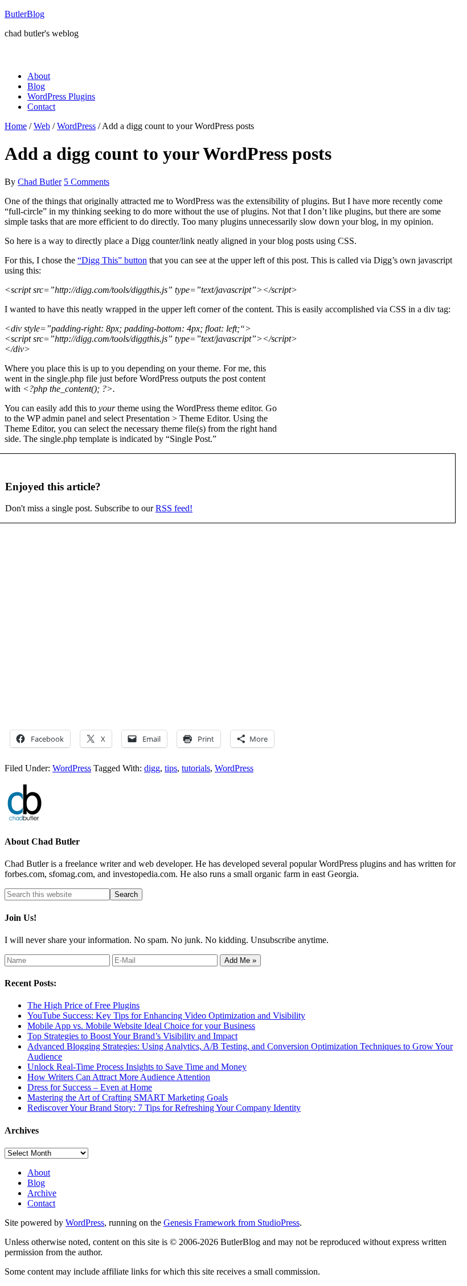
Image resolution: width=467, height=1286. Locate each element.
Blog (36, 1183)
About (38, 1172)
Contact (41, 1203)
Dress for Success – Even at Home (89, 1087)
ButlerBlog (24, 14)
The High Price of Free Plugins (83, 1005)
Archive (41, 1193)
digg (152, 768)
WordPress (71, 768)
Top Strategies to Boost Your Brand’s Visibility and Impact (132, 1036)
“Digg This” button (112, 260)
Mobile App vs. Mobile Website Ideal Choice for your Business (141, 1026)
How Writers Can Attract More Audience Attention (118, 1077)
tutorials (196, 768)
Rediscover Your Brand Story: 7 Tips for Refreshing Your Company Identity (164, 1108)
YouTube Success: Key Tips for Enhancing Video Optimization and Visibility (166, 1015)
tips (171, 768)
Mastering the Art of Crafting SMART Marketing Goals (127, 1097)
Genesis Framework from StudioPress (231, 1222)
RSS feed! (173, 508)
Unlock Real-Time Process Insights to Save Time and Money (137, 1067)
